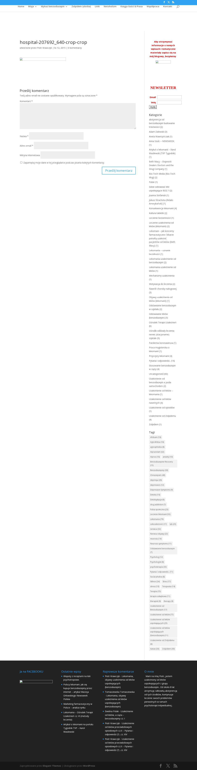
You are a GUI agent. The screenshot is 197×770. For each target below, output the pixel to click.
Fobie (152, 182)
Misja (31, 6)
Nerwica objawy (159, 533)
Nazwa (24, 136)
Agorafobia (157, 442)
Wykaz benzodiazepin (52, 6)
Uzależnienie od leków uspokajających (160, 621)
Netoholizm (110, 6)
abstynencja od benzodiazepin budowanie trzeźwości (162, 123)
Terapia (155, 591)
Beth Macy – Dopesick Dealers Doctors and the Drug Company (161, 165)
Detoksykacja (157, 499)
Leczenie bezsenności (160, 217)
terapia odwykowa (160, 596)
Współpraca (153, 6)
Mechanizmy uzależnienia (161, 275)
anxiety (168, 457)
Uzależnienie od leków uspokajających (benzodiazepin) (160, 632)
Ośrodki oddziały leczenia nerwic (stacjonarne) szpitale (161, 334)
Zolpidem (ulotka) (81, 6)
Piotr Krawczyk (44, 47)
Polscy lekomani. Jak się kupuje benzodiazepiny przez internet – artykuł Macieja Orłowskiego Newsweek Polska (77, 692)
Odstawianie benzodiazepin (162, 550)
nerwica (155, 529)
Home (21, 6)
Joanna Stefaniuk (157, 195)
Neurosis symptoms (160, 543)
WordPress (89, 765)
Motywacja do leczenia (160, 283)
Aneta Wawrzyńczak (159, 136)
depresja (156, 480)
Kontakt (167, 6)
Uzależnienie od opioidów (162, 407)
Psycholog (156, 557)
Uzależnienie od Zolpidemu (162, 415)
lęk (173, 524)
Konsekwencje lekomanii (161, 208)
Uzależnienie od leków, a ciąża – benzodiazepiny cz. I (119, 715)
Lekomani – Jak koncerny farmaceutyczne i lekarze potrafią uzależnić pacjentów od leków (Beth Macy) (162, 238)
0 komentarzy (75, 47)
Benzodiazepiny (159, 470)
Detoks (155, 494)
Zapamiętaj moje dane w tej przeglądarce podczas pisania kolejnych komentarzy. (64, 162)
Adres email (26, 145)
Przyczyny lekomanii (159, 356)
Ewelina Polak (112, 711)
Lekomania (156, 519)
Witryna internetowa (30, 155)
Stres (167, 581)
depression (157, 485)
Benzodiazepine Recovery (161, 463)
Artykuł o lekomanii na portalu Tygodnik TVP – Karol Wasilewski (78, 728)
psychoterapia (158, 567)
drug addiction (158, 504)
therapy (168, 601)
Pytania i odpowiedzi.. (159, 360)
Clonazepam (157, 475)
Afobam (155, 437)
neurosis (155, 538)
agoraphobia (157, 447)
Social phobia (157, 576)
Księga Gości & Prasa (132, 6)
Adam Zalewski (156, 131)
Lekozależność (158, 524)
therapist (155, 601)
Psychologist (157, 562)
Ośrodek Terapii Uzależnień (162, 322)
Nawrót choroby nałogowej (163, 288)
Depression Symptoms (161, 489)
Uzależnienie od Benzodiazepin (158, 608)
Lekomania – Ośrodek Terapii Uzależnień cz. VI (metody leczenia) (78, 716)
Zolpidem (153, 424)
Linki (97, 6)
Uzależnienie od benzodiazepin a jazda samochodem (160, 382)
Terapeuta (168, 586)
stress (154, 586)
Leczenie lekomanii (160, 514)
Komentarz (26, 101)
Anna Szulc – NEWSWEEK (161, 141)
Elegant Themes (52, 765)
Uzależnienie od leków (161, 614)
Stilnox (155, 581)
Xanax (154, 648)
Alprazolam (157, 452)
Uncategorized (156, 373)
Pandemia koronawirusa (161, 342)
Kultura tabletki (156, 213)
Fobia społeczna (159, 509)
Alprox (155, 457)
